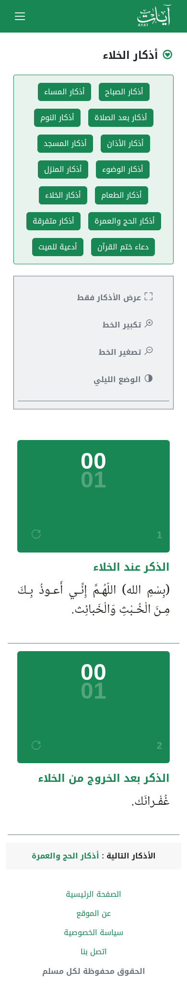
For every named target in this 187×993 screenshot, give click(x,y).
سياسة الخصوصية (93, 932)
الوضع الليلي (118, 379)
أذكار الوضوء (122, 169)
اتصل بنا (94, 951)
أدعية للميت (57, 246)
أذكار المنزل (63, 169)
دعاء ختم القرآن (123, 246)
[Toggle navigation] (20, 16)
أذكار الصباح (124, 91)
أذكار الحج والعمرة (124, 221)
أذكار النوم (57, 117)
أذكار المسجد (65, 143)
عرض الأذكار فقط (110, 298)
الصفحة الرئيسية (93, 894)
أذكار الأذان (125, 143)
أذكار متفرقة (53, 221)
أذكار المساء (64, 91)
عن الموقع (93, 913)
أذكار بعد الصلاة (120, 117)
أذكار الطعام (121, 195)
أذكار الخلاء (63, 195)
